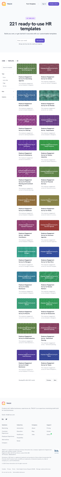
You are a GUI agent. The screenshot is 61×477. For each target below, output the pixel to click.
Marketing (5, 428)
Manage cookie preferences (43, 469)
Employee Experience (8, 436)
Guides (49, 431)
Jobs (33, 434)
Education (20, 431)
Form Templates (31, 4)
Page (4, 83)
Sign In (44, 4)
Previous (49, 380)
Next (55, 380)
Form (4, 77)
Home (3, 61)
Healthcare (20, 434)
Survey (4, 86)
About (33, 428)
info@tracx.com (10, 415)
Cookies (4, 469)
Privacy (9, 469)
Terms (13, 469)
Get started (40, 40)
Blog (33, 431)
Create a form (54, 4)
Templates (11, 61)
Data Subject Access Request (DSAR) (26, 469)
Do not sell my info (7, 472)
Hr (17, 61)
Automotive (20, 428)
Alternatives (5, 439)
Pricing (49, 428)
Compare (4, 443)
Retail (18, 441)
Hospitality (20, 438)
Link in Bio (5, 80)
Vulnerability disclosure (19, 472)
